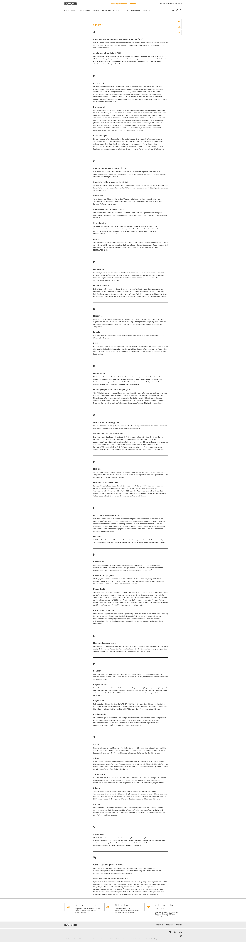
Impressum (87, 939)
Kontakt (133, 939)
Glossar (95, 939)
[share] (177, 10)
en (173, 10)
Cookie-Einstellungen (152, 939)
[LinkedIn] (175, 932)
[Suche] (181, 10)
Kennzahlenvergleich (107, 939)
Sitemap (141, 939)
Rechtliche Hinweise (122, 939)
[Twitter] (170, 932)
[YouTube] (180, 931)
